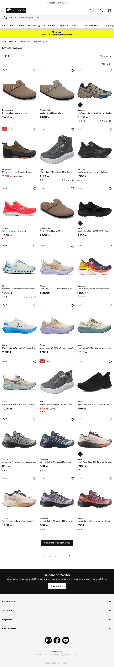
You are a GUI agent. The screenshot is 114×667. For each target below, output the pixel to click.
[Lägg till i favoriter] (35, 70)
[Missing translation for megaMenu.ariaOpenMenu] (3, 10)
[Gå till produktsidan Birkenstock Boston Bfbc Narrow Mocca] (57, 209)
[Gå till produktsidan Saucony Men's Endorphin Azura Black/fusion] (94, 266)
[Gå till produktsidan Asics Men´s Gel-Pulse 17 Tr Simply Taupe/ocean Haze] (19, 382)
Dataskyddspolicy (52, 663)
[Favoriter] (92, 10)
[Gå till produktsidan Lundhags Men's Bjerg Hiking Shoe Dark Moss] (19, 149)
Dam (3, 25)
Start (4, 41)
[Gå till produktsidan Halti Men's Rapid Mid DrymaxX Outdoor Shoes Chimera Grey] (57, 149)
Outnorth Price (91, 25)
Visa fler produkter (57, 542)
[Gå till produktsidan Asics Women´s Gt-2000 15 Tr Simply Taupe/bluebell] (57, 325)
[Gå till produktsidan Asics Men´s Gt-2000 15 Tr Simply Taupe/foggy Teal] (94, 325)
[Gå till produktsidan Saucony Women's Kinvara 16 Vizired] (19, 209)
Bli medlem (57, 586)
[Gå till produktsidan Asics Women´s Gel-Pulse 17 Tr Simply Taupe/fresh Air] (57, 266)
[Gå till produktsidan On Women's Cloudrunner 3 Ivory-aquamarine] (19, 266)
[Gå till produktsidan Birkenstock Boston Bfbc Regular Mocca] (19, 90)
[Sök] (4, 17)
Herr (12, 25)
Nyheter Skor (24, 41)
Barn (21, 25)
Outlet (75, 25)
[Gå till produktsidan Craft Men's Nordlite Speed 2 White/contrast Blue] (19, 325)
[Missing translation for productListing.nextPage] (69, 555)
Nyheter (64, 25)
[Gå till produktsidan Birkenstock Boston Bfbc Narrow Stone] (57, 90)
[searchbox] (58, 17)
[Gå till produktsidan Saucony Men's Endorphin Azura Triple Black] (94, 149)
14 (61, 555)
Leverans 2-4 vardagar (57, 5)
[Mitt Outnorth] (101, 10)
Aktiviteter (49, 25)
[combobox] (56, 17)
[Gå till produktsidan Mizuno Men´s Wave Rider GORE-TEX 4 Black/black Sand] (94, 209)
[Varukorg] (109, 10)
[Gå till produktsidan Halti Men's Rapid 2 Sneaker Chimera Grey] (57, 382)
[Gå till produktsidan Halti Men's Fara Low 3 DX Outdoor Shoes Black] (94, 382)
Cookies (66, 663)
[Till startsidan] (16, 10)
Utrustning (33, 25)
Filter (11, 56)
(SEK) (57, 651)
